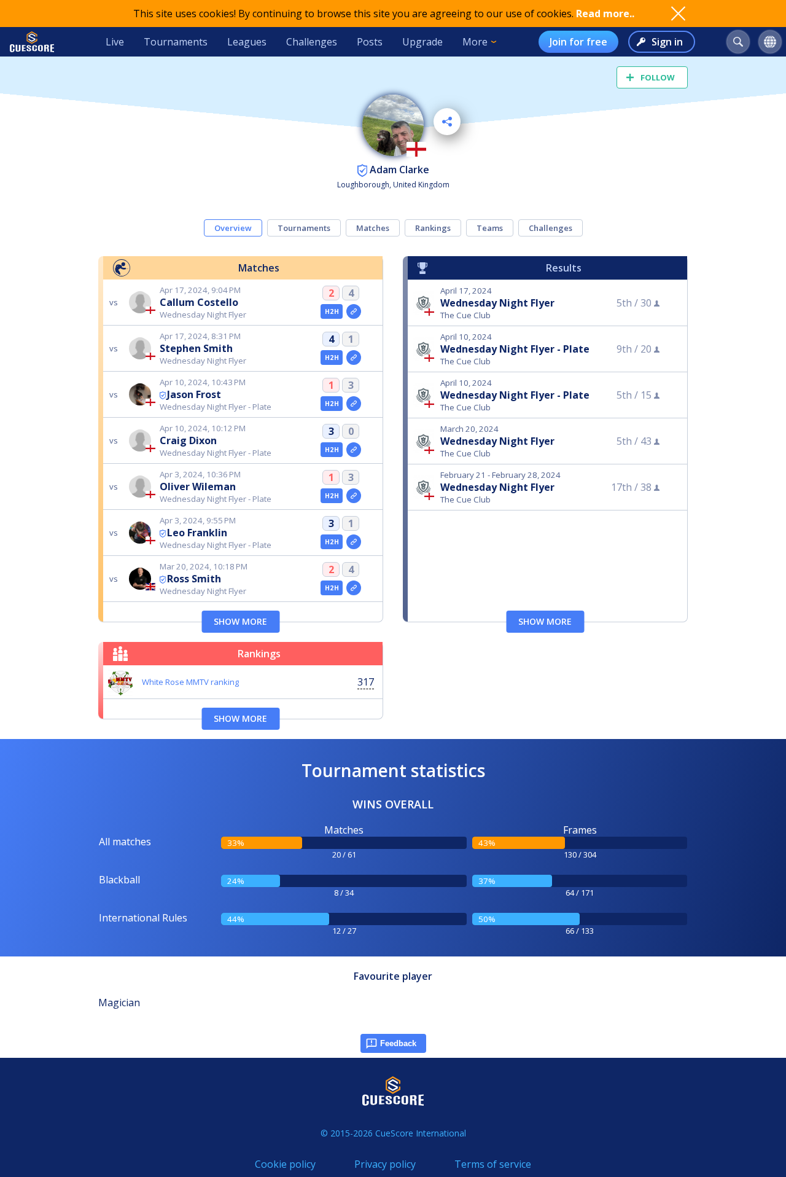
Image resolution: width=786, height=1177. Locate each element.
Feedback (398, 1043)
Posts (370, 42)
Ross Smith (194, 578)
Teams (490, 227)
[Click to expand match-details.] (353, 311)
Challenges (311, 42)
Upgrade (422, 42)
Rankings (433, 227)
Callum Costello (199, 302)
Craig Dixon (188, 440)
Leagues (247, 42)
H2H (332, 311)
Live (115, 42)
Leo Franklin (197, 532)
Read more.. (605, 13)
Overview (233, 227)
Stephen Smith (196, 348)
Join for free (578, 42)
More (475, 42)
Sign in (667, 42)
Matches (372, 227)
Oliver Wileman (198, 486)
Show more (240, 621)
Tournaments (176, 42)
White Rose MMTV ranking (190, 681)
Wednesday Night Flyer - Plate (515, 349)
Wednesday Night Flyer (497, 303)
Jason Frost (194, 394)
